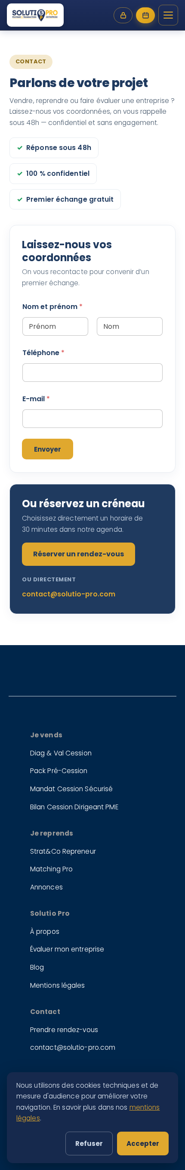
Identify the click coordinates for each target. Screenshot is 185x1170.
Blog (37, 967)
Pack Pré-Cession (59, 770)
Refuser (89, 1143)
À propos (44, 931)
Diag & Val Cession (61, 753)
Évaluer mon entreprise (67, 949)
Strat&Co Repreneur (63, 851)
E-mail (36, 399)
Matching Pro (51, 869)
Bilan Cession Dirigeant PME (74, 806)
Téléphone (43, 353)
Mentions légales (57, 985)
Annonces (46, 887)
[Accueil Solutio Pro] (35, 15)
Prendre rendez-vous (64, 1029)
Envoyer (47, 449)
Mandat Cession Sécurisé (71, 788)
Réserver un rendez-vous (78, 554)
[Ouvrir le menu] (168, 15)
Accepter (142, 1143)
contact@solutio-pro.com (68, 594)
